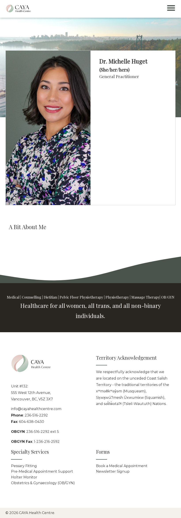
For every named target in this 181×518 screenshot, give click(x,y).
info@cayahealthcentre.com (36, 409)
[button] (171, 9)
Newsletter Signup (113, 471)
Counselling (31, 297)
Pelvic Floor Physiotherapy (81, 297)
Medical (13, 297)
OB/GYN (167, 297)
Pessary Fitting (24, 466)
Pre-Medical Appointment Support (42, 471)
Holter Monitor (24, 477)
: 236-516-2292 (29, 415)
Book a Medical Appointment (121, 466)
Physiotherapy (117, 297)
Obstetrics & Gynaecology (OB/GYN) (43, 483)
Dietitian (50, 297)
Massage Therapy (145, 297)
